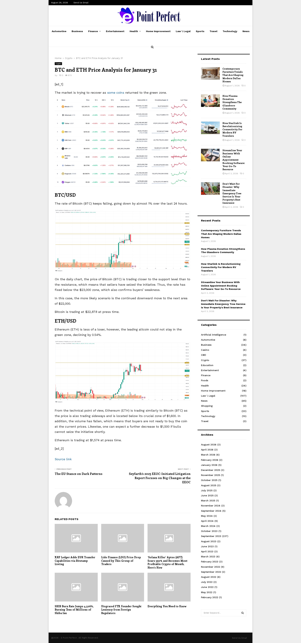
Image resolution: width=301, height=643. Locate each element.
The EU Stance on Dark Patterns (78, 474)
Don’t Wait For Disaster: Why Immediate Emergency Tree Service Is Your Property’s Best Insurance (231, 193)
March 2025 (208, 500)
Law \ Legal (183, 31)
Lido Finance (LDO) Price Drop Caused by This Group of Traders (121, 560)
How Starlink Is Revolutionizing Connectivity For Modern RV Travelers (232, 129)
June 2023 (207, 546)
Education (207, 365)
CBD (203, 355)
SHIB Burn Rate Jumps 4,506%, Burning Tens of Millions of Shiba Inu (74, 609)
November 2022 (210, 566)
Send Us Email (81, 2)
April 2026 (207, 449)
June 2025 (207, 495)
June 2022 (207, 587)
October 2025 (209, 480)
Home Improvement (158, 31)
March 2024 (208, 526)
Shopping (207, 405)
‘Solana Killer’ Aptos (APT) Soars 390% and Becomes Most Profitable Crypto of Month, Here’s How (167, 562)
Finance (93, 31)
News (245, 31)
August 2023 (208, 541)
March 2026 (208, 454)
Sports (200, 31)
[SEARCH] (242, 612)
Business (77, 31)
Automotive (59, 31)
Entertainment (115, 31)
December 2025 (210, 470)
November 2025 (210, 475)
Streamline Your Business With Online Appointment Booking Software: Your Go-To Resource (233, 160)
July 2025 (207, 490)
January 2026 (209, 465)
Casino (205, 349)
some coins (115, 92)
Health (134, 31)
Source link (63, 459)
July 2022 (207, 582)
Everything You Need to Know (167, 606)
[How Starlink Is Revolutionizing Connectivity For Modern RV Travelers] (210, 128)
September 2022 (211, 571)
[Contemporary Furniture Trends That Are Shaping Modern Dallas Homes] (210, 73)
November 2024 (210, 505)
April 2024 (207, 521)
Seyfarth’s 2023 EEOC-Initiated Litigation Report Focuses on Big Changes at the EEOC (160, 478)
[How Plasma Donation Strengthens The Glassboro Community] (210, 100)
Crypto (58, 64)
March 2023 (208, 556)
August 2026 (208, 444)
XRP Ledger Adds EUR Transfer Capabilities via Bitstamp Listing (75, 560)
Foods (204, 380)
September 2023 (211, 536)
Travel (213, 31)
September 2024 (211, 510)
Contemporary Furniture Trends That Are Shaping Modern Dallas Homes (232, 75)
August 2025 (208, 485)
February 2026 (209, 459)
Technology (230, 31)
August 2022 (208, 577)
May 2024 (207, 515)
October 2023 (209, 531)
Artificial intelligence (213, 334)
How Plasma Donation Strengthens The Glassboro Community (232, 102)
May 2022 (206, 592)
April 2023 (207, 551)
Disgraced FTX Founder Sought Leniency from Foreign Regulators (121, 609)
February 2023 (209, 561)
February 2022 (209, 597)
